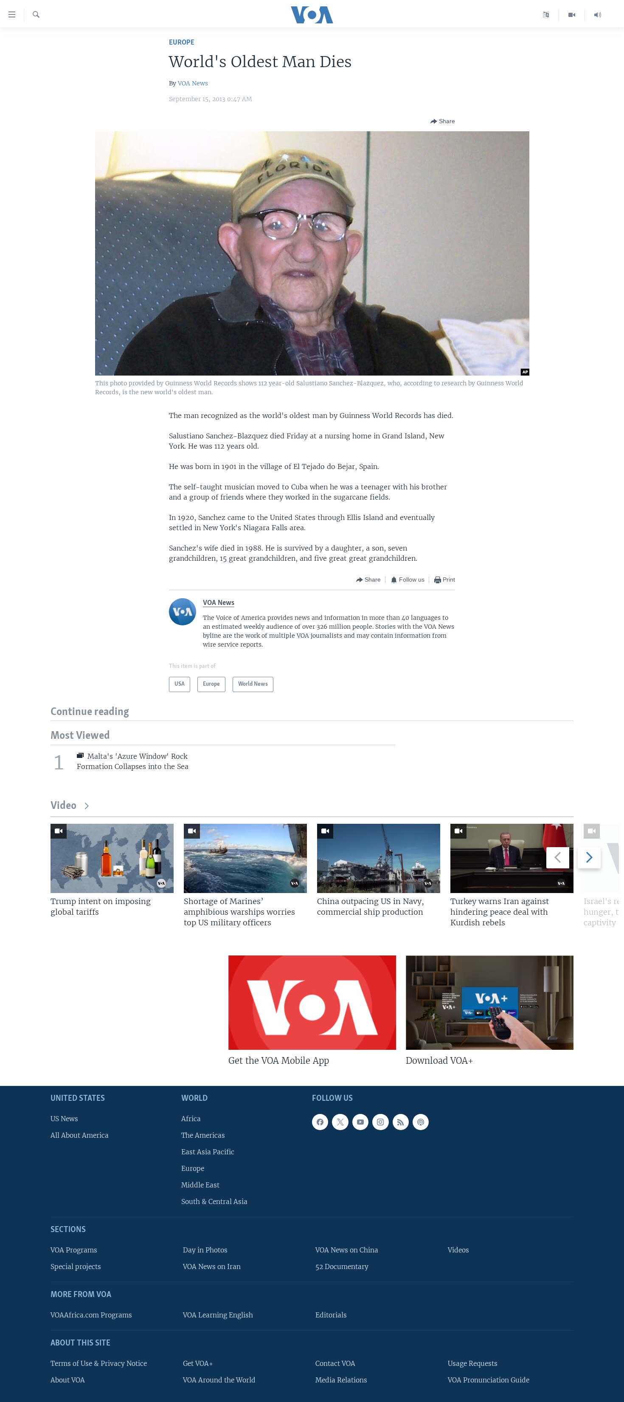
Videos (458, 1250)
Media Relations (341, 1380)
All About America (80, 1135)
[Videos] (572, 14)
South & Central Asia (214, 1202)
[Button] (442, 121)
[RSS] (401, 1122)
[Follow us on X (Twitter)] (340, 1122)
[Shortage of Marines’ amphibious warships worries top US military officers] (245, 858)
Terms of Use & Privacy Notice (99, 1363)
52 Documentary (341, 1267)
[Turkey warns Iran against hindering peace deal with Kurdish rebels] (511, 858)
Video (63, 806)
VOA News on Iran (212, 1267)
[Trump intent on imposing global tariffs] (112, 858)
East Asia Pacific (207, 1152)
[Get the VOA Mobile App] (312, 1002)
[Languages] (546, 14)
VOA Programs (74, 1250)
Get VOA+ (198, 1363)
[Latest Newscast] (597, 14)
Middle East (200, 1185)
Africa (191, 1118)
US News (64, 1118)
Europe (181, 42)
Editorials (331, 1315)
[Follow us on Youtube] (360, 1122)
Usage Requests (473, 1363)
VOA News (193, 83)
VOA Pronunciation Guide (488, 1380)
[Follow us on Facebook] (320, 1122)
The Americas (203, 1135)
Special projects (76, 1267)
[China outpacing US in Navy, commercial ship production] (378, 858)
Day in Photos (205, 1250)
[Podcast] (421, 1122)
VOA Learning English (218, 1315)
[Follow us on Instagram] (380, 1122)
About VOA (68, 1380)
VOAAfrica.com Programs (91, 1315)
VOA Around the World (219, 1380)
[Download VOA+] (489, 1002)
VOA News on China (346, 1250)
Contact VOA (335, 1363)
